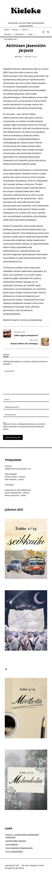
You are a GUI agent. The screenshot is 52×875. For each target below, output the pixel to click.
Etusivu (7, 29)
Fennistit (7, 34)
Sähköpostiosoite (12, 407)
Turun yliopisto (11, 844)
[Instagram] (43, 32)
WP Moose (20, 868)
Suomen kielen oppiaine (15, 841)
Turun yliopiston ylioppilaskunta (19, 848)
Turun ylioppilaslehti (14, 851)
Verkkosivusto (10, 414)
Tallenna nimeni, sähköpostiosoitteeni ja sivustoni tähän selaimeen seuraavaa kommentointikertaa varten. (24, 426)
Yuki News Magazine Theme (32, 865)
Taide (30, 34)
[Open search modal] (48, 32)
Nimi (7, 399)
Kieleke (19, 57)
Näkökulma (19, 34)
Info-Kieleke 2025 (10, 39)
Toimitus (15, 29)
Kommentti (10, 371)
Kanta (24, 29)
